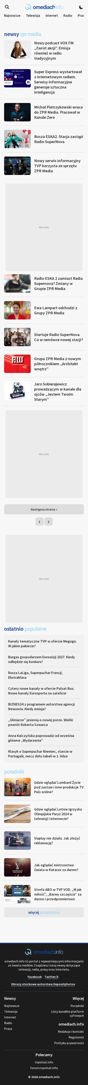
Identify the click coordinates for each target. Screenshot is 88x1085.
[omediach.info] (44, 954)
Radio (67, 15)
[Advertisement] (44, 227)
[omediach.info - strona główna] (44, 7)
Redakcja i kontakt (71, 1031)
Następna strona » (44, 509)
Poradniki (77, 1006)
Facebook (35, 977)
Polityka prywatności (69, 1043)
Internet (52, 15)
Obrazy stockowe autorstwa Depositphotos (43, 984)
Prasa (82, 15)
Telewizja (33, 15)
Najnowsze (12, 15)
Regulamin (76, 1037)
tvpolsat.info (44, 1062)
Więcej (44, 912)
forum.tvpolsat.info (44, 1068)
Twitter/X (51, 977)
